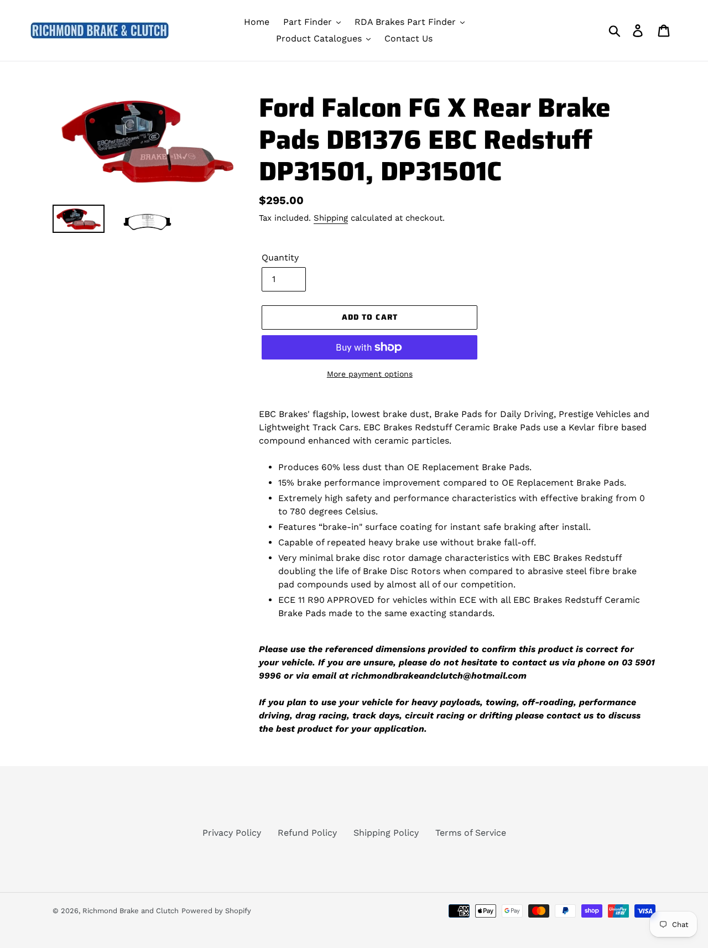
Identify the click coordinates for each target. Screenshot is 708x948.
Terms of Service (470, 832)
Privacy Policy (231, 832)
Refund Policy (307, 832)
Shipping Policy (386, 832)
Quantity (280, 257)
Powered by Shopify (216, 911)
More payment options (370, 373)
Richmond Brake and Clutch (130, 911)
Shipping (331, 218)
